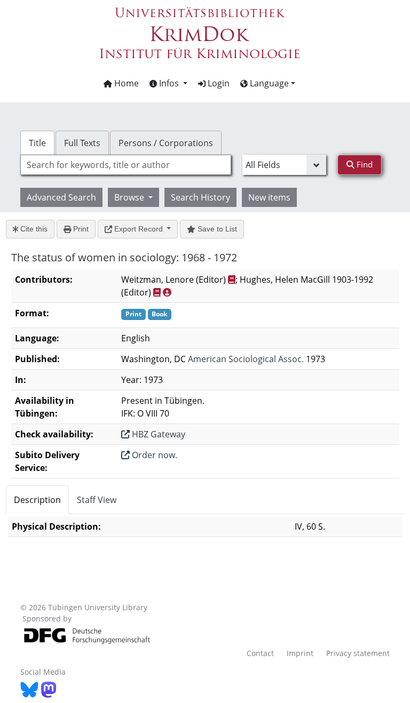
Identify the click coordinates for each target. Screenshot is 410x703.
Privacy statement (358, 653)
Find (363, 164)
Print (80, 229)
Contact (260, 653)
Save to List (216, 229)
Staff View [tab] (96, 500)
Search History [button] (200, 197)
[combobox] (125, 165)
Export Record (138, 229)
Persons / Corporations (166, 143)
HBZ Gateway (157, 434)
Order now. (153, 455)
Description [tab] (37, 500)
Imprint (300, 653)
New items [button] (269, 197)
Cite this (33, 229)
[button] (168, 83)
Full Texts (82, 143)
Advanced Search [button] (61, 197)
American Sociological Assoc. (246, 359)
